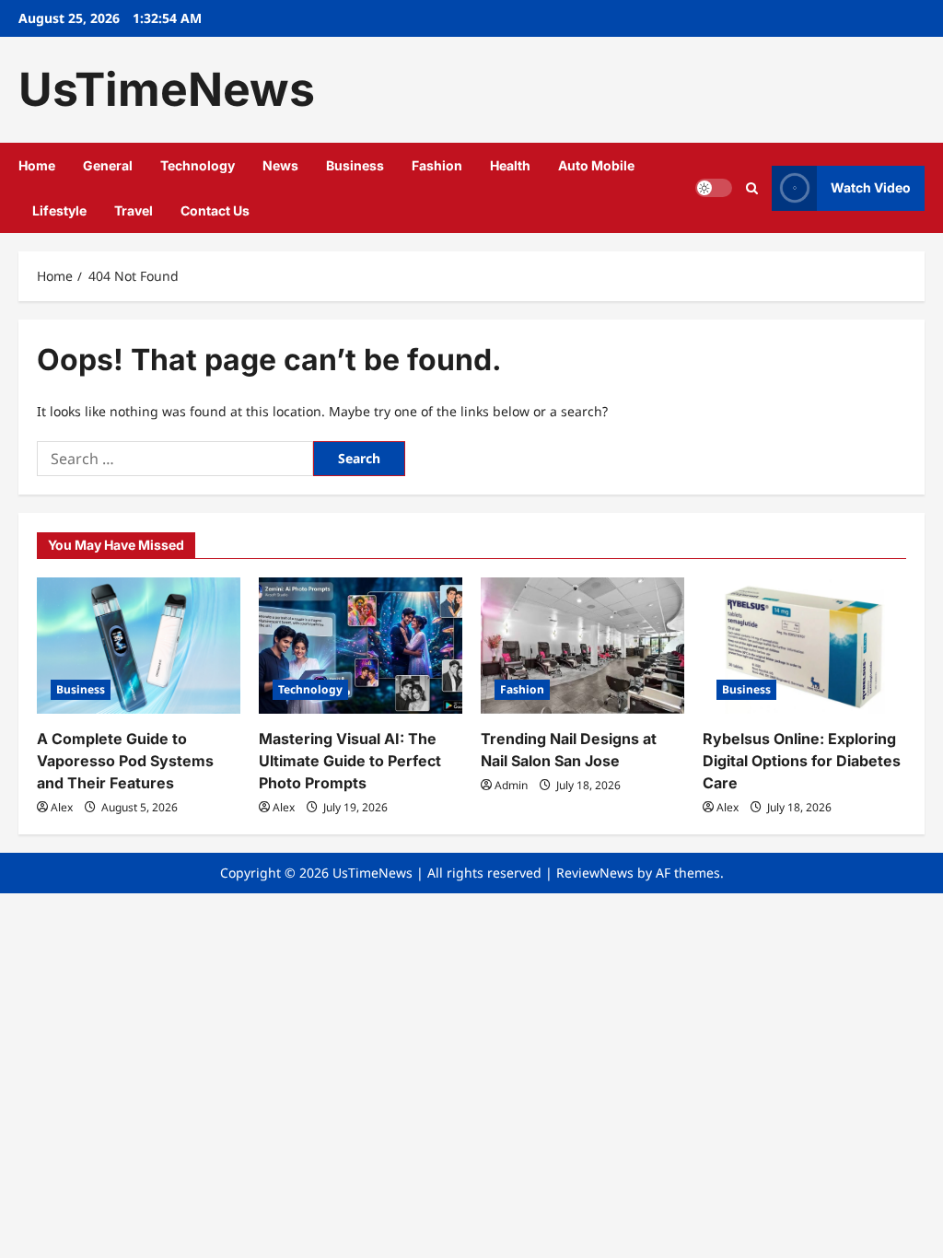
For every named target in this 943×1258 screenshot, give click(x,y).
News (280, 165)
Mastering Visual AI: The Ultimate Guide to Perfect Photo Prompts (350, 760)
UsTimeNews (166, 89)
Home (36, 165)
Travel (133, 210)
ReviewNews (595, 872)
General (108, 165)
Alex (62, 807)
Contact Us (215, 210)
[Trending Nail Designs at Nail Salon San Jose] (582, 645)
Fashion (437, 165)
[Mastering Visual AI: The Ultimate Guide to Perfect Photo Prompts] (360, 645)
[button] (752, 188)
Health (510, 165)
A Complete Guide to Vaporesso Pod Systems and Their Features (125, 760)
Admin (511, 785)
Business (355, 165)
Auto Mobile (596, 165)
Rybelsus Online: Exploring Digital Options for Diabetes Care (802, 760)
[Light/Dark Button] (713, 188)
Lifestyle (59, 210)
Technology (197, 165)
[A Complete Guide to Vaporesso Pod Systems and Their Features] (138, 645)
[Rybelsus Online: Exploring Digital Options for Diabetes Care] (804, 645)
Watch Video (871, 187)
